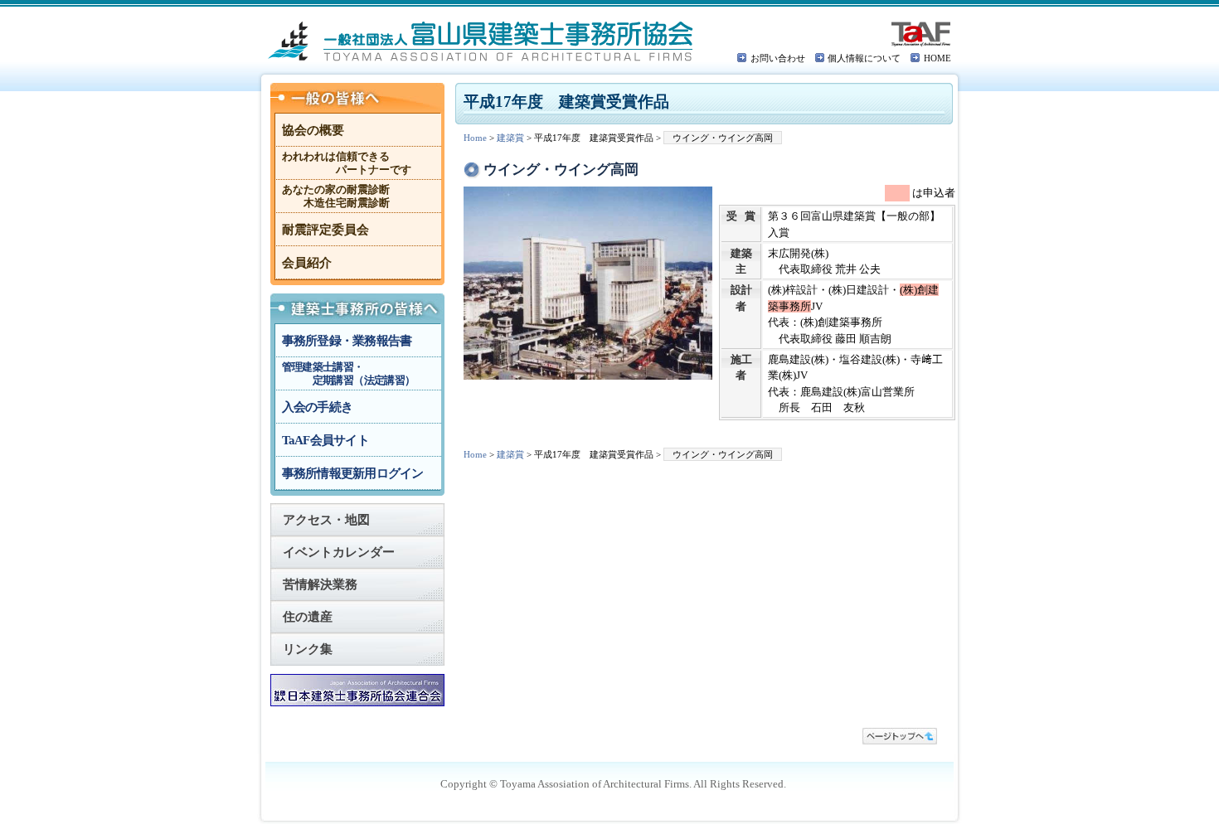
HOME (937, 58)
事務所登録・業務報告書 (347, 340)
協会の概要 (313, 130)
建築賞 (510, 138)
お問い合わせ (777, 58)
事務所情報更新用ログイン (353, 473)
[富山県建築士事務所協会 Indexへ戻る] (481, 41)
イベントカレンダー (339, 552)
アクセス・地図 (326, 519)
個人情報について (864, 58)
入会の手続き (317, 407)
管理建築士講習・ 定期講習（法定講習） (348, 373)
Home (475, 138)
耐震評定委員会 (325, 229)
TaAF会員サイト (325, 440)
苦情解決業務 (320, 584)
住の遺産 (308, 616)
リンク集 (308, 649)
